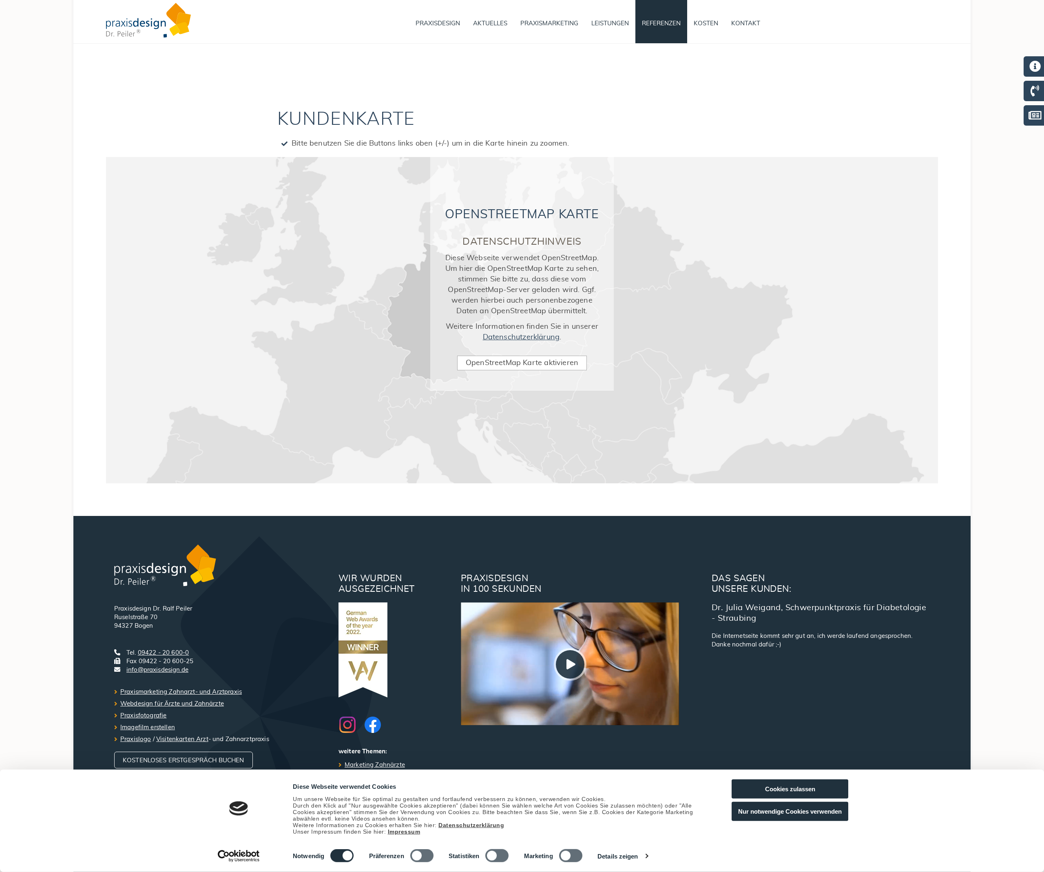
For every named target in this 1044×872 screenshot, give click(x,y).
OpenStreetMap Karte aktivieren (522, 363)
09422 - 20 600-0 (163, 653)
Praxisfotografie (143, 716)
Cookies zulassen (790, 789)
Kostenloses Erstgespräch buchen (183, 760)
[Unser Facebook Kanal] (373, 725)
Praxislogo (135, 739)
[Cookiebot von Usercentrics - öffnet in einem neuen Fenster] (238, 856)
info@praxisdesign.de (157, 670)
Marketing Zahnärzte (375, 765)
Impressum (404, 831)
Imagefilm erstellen (147, 727)
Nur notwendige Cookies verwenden (790, 811)
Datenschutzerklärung (471, 824)
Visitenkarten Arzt (182, 739)
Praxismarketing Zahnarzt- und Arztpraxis (181, 692)
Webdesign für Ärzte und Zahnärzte (172, 704)
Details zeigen (617, 856)
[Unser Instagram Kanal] (351, 725)
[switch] (422, 855)
